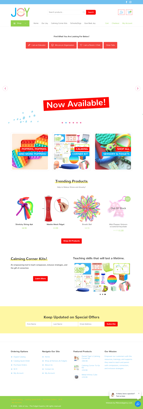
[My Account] (121, 12)
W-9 (15, 366)
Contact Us (49, 366)
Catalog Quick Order (22, 358)
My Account (127, 23)
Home (36, 23)
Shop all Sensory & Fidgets (56, 358)
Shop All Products (71, 241)
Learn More (40, 279)
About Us (49, 362)
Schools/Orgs (75, 23)
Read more (87, 209)
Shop (19, 23)
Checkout (115, 23)
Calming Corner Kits (59, 23)
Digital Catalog (20, 354)
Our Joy (45, 23)
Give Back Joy (89, 23)
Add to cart (24, 209)
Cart (107, 23)
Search (91, 12)
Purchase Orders (20, 362)
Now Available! (76, 104)
